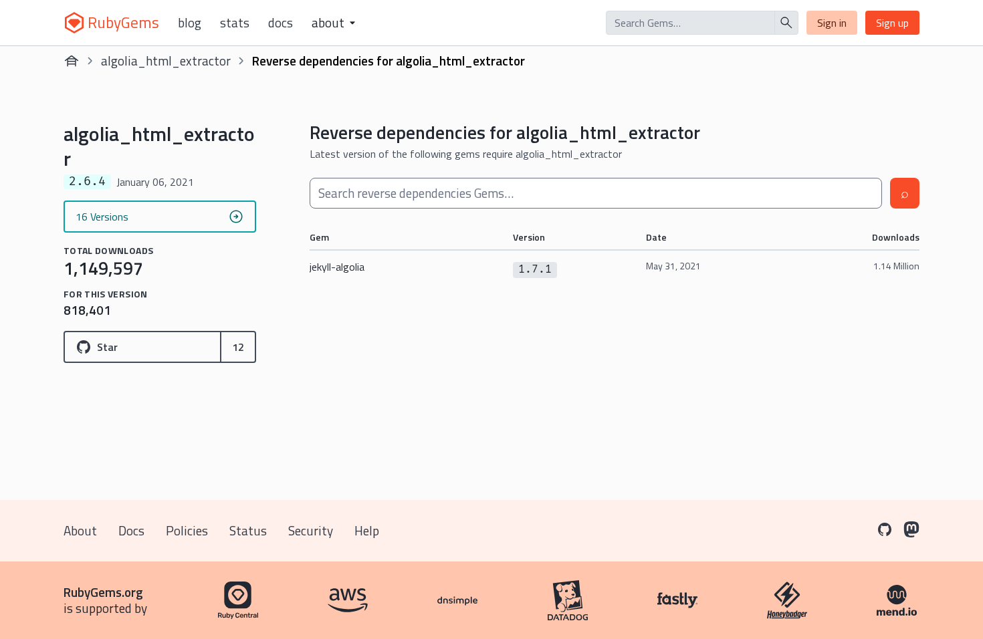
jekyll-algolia (337, 267)
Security (310, 530)
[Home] (71, 61)
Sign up (892, 23)
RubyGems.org (103, 592)
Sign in (832, 23)
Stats (234, 22)
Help (366, 530)
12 (238, 347)
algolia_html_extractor (166, 60)
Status (248, 530)
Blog (189, 22)
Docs (280, 22)
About (80, 530)
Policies (187, 530)
